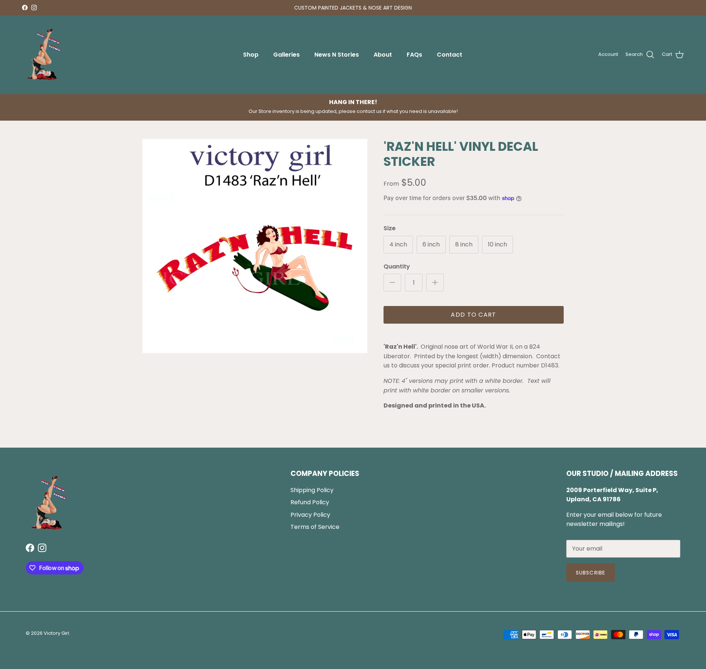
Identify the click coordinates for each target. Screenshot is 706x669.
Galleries (286, 54)
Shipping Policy (312, 490)
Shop (250, 54)
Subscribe (590, 572)
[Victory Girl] (44, 55)
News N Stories (336, 54)
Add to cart (473, 314)
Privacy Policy (310, 514)
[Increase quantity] (435, 282)
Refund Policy (309, 502)
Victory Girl (56, 633)
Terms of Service (314, 527)
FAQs (414, 54)
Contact (449, 54)
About (383, 54)
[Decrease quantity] (392, 282)
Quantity (397, 267)
